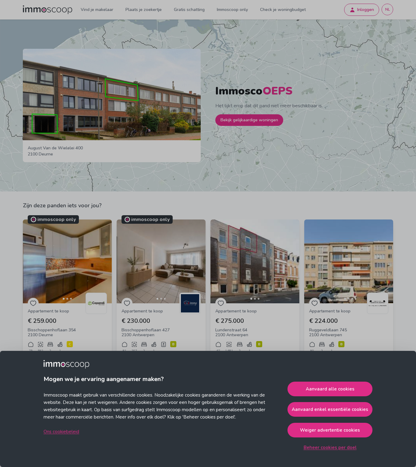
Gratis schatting (189, 9)
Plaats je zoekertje (143, 9)
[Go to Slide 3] (71, 299)
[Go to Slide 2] (67, 299)
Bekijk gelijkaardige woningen (249, 120)
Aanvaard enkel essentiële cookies (330, 409)
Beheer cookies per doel (330, 447)
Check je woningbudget (283, 9)
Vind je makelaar (97, 9)
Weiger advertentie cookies (330, 430)
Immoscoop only (232, 9)
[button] (67, 261)
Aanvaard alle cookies (330, 389)
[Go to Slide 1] (64, 299)
